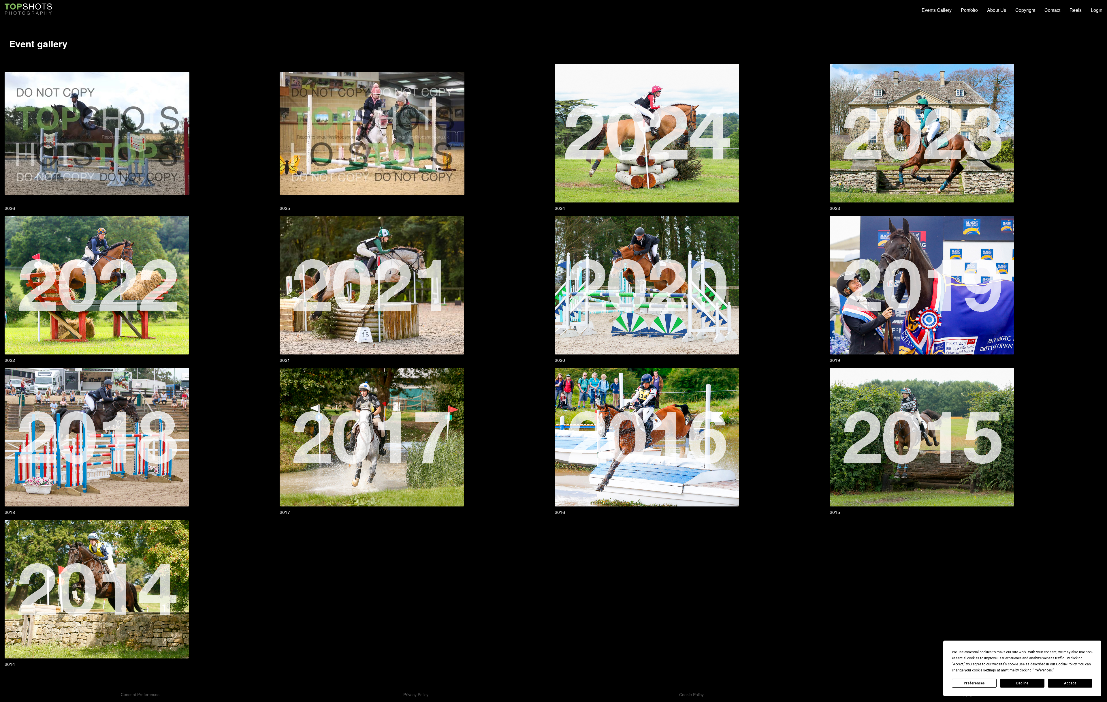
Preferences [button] (1043, 670)
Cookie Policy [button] (1066, 664)
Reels (1076, 10)
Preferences (974, 683)
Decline (1022, 683)
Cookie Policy (691, 694)
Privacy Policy (415, 694)
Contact (1052, 10)
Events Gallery (937, 10)
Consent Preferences (140, 694)
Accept (1070, 683)
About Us (996, 10)
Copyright (1025, 10)
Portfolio (969, 10)
